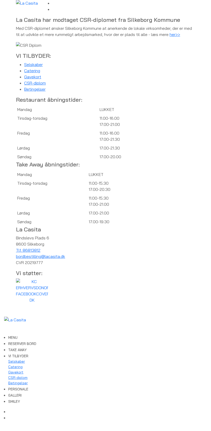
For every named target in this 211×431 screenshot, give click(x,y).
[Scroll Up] (1, 427)
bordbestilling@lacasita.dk (40, 256)
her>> (175, 34)
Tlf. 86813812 (28, 250)
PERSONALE (18, 389)
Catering (32, 70)
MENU (12, 337)
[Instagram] (53, 9)
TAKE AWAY (17, 350)
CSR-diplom (35, 83)
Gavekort (32, 76)
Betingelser (35, 89)
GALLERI (15, 395)
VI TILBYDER (18, 356)
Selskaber (33, 64)
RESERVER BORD (22, 344)
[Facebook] (53, 3)
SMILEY (14, 401)
